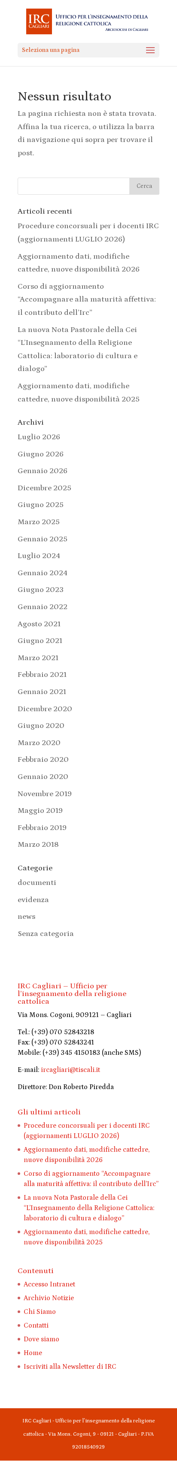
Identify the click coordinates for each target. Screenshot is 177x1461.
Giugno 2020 (41, 725)
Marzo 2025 (39, 522)
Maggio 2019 (40, 810)
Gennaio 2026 (42, 471)
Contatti (36, 1325)
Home (33, 1353)
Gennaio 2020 (43, 777)
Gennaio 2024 (42, 573)
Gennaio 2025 (42, 539)
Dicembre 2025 (44, 488)
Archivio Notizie (49, 1298)
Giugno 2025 (41, 505)
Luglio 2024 (39, 556)
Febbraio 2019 (42, 828)
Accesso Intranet (49, 1284)
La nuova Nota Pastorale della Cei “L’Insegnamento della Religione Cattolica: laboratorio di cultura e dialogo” (89, 1208)
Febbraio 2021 (42, 674)
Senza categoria (46, 934)
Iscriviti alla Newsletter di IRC (70, 1366)
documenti (37, 882)
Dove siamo (41, 1339)
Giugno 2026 (41, 454)
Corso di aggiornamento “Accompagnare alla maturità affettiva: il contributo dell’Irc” (87, 299)
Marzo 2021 (38, 658)
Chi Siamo (40, 1312)
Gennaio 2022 (42, 607)
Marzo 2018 (38, 844)
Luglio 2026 (39, 437)
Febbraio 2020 (43, 759)
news (26, 916)
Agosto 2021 (39, 624)
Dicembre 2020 (45, 709)
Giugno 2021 (40, 641)
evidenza (33, 900)
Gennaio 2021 (42, 692)
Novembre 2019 (45, 794)
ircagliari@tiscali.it (70, 1070)
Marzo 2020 (39, 743)
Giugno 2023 (41, 590)
